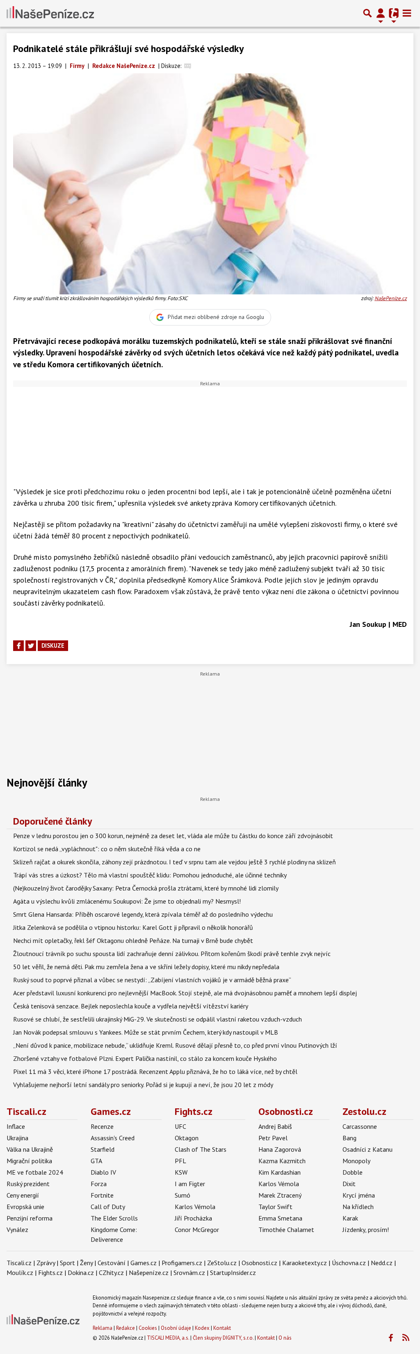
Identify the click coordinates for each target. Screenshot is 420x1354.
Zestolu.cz (364, 1111)
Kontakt (222, 1328)
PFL (180, 1161)
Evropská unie (25, 1207)
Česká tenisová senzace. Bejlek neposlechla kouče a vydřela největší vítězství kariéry (130, 1006)
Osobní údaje (176, 1328)
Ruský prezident (28, 1184)
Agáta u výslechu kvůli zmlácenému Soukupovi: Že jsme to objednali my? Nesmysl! (127, 901)
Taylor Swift (275, 1207)
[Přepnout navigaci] (380, 13)
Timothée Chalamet (286, 1229)
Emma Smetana (280, 1218)
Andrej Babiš (275, 1126)
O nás (285, 1337)
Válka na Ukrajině (30, 1149)
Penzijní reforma (29, 1218)
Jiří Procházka (193, 1218)
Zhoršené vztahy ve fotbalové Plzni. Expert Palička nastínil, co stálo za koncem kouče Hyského (145, 1058)
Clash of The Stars (200, 1149)
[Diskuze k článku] (187, 66)
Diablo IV (103, 1172)
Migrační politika (29, 1161)
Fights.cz (193, 1111)
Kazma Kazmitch (282, 1161)
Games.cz (111, 1111)
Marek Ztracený (279, 1195)
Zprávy (46, 1263)
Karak (350, 1218)
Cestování (112, 1263)
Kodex (203, 1328)
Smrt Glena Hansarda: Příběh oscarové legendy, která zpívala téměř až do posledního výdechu (143, 914)
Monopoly (356, 1161)
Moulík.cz (20, 1272)
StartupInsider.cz (233, 1272)
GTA (96, 1161)
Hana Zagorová (279, 1149)
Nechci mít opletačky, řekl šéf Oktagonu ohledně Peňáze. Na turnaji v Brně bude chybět (133, 940)
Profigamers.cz (182, 1263)
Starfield (102, 1149)
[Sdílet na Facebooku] (18, 645)
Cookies (148, 1328)
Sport (67, 1263)
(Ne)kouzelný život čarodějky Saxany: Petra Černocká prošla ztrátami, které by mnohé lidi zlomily (145, 888)
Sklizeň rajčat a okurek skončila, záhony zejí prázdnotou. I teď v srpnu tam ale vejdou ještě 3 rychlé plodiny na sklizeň (174, 862)
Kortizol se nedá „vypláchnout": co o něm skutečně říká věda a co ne (107, 849)
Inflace (16, 1126)
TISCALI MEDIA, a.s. (168, 1337)
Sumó (182, 1195)
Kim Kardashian (279, 1172)
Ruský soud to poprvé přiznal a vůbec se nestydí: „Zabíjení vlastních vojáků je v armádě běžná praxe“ (152, 980)
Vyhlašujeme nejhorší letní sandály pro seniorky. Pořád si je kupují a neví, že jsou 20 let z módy (143, 1084)
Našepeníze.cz (149, 1272)
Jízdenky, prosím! (365, 1229)
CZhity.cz (111, 1272)
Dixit (349, 1184)
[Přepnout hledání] (367, 13)
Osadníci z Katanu (367, 1149)
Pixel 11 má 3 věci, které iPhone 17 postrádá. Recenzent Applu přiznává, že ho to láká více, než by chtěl (155, 1071)
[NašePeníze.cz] (50, 13)
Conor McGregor (197, 1229)
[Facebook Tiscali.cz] (390, 1338)
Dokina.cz (81, 1272)
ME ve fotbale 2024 (35, 1172)
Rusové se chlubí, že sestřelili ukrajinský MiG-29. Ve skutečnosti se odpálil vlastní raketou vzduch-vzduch (157, 1019)
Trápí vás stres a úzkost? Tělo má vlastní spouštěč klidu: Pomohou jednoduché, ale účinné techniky (150, 875)
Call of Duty (108, 1207)
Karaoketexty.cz (304, 1263)
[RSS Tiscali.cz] (405, 1338)
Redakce (125, 1328)
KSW (181, 1172)
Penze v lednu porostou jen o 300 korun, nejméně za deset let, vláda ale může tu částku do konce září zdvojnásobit (173, 836)
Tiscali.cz (26, 1111)
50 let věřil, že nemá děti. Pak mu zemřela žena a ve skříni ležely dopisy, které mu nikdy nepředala (146, 967)
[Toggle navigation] (406, 13)
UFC (180, 1126)
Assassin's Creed (113, 1138)
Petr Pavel (273, 1138)
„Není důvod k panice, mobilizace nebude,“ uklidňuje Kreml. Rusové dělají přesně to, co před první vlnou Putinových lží (175, 1045)
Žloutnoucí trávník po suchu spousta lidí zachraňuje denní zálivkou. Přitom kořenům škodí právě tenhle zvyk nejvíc (172, 953)
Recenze (102, 1126)
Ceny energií (23, 1195)
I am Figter (190, 1184)
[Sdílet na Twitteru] (30, 645)
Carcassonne (359, 1126)
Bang (349, 1138)
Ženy (86, 1263)
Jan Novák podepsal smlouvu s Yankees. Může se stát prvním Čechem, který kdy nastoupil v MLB (145, 1032)
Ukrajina (17, 1138)
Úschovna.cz (349, 1263)
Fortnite (102, 1195)
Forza (99, 1184)
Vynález (17, 1229)
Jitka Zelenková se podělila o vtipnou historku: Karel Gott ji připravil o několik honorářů (133, 927)
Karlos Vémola (195, 1207)
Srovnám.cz (189, 1272)
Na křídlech (358, 1207)
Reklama (102, 1328)
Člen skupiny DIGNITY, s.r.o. (223, 1337)
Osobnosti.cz (285, 1111)
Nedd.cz (382, 1263)
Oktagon (187, 1138)
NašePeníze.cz (390, 298)
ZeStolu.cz (222, 1263)
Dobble (352, 1172)
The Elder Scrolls (114, 1218)
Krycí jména (358, 1195)
